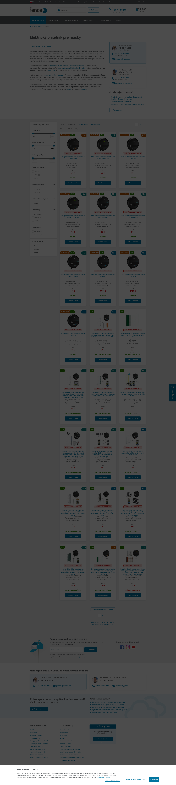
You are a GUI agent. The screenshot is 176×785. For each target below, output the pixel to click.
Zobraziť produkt (88, 73)
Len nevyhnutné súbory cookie (135, 779)
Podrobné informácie (103, 777)
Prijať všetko (154, 779)
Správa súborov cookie (112, 781)
